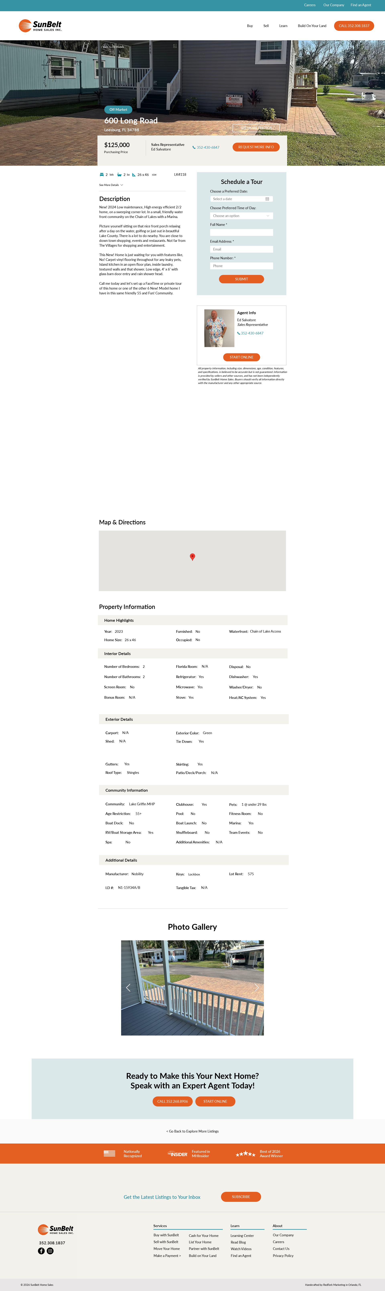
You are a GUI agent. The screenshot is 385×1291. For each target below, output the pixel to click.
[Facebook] (41, 1251)
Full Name (217, 224)
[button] (252, 26)
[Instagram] (50, 1251)
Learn (235, 1225)
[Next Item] (256, 988)
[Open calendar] (267, 199)
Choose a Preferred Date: (229, 191)
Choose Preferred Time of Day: (233, 208)
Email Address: (221, 241)
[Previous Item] (128, 988)
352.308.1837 (52, 1242)
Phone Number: (221, 258)
